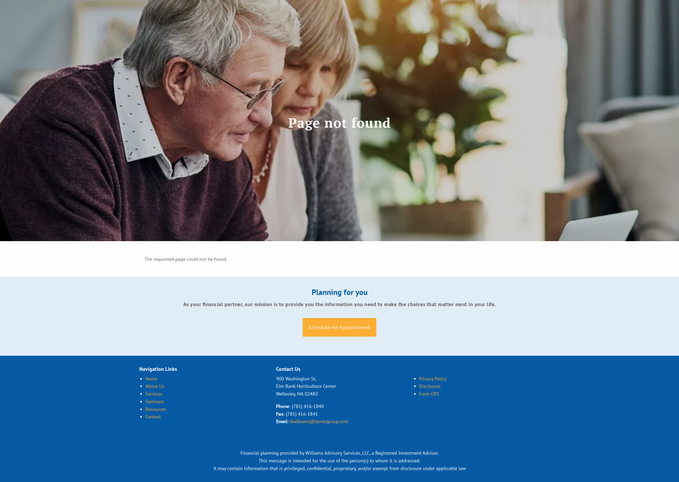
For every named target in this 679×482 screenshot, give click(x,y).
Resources (155, 409)
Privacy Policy (432, 379)
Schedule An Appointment (339, 327)
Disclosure (430, 386)
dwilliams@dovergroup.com (319, 421)
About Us (154, 386)
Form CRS (429, 394)
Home (151, 379)
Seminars (154, 401)
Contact (153, 417)
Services (153, 394)
